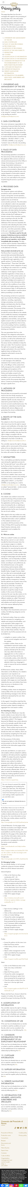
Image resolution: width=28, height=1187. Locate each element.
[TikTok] (15, 1128)
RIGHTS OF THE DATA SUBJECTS (14, 50)
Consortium (4, 1138)
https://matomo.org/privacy (9, 780)
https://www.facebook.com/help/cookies (13, 846)
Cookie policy (23, 1133)
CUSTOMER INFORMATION (12, 67)
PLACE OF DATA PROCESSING (13, 44)
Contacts (4, 1153)
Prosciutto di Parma (7, 1133)
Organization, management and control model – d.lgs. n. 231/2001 (6, 1162)
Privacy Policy (4, 1177)
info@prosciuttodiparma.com (10, 116)
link (25, 1030)
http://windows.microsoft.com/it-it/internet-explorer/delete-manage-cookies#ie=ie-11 (15, 900)
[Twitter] (20, 1128)
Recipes (3, 1140)
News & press (5, 1148)
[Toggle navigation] (3, 2)
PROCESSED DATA (9, 46)
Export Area (4, 1150)
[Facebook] (25, 1128)
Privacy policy (23, 1135)
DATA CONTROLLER (10, 42)
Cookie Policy (14, 1177)
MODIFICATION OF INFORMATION (15, 56)
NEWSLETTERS (8, 52)
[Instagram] (23, 1128)
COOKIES (7, 54)
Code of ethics (5, 1155)
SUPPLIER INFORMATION (12, 69)
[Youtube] (17, 1128)
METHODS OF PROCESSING (13, 48)
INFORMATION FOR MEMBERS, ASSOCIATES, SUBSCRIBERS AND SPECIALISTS (14, 77)
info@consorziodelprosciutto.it (17, 440)
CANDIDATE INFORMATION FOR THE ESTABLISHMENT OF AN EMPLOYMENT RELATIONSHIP (14, 63)
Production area (6, 1135)
